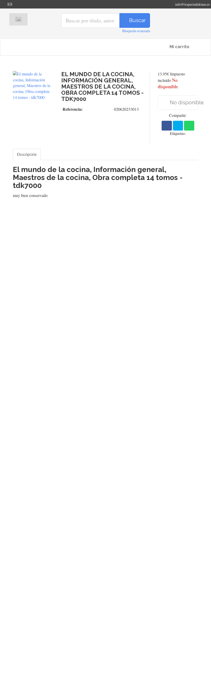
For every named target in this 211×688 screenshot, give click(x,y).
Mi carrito (179, 46)
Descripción (27, 154)
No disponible (183, 102)
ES (9, 4)
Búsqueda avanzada (136, 30)
